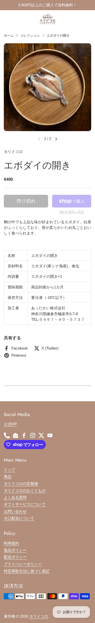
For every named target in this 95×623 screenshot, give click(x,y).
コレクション (30, 35)
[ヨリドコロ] (47, 19)
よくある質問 (15, 497)
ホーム (9, 35)
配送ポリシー (15, 557)
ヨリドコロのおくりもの (25, 491)
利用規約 (11, 543)
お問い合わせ (15, 511)
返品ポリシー (15, 550)
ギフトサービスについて (25, 504)
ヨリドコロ (38, 616)
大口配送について (19, 518)
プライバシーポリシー (23, 564)
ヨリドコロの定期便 (21, 484)
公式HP (10, 424)
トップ (9, 470)
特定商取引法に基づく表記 (26, 571)
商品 (7, 477)
